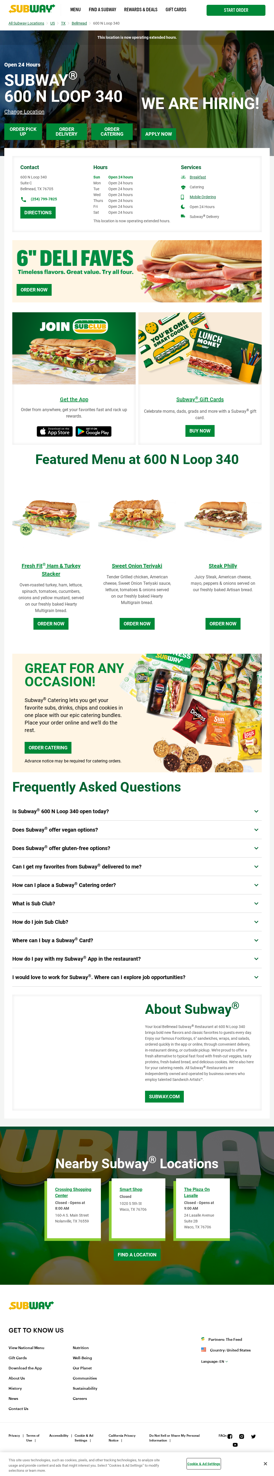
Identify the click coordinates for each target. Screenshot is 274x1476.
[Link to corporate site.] (31, 1323)
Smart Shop (131, 1189)
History (15, 1389)
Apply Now (158, 134)
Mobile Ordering (203, 197)
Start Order (236, 10)
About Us (17, 1378)
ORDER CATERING (48, 747)
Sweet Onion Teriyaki (137, 566)
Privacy (14, 1435)
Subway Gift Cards (200, 399)
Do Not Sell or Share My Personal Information (174, 1438)
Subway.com (164, 1096)
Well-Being (82, 1358)
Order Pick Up (23, 131)
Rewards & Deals (141, 9)
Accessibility (58, 1435)
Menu (75, 9)
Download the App (25, 1368)
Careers (80, 1399)
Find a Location (137, 1254)
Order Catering (112, 131)
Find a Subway (102, 9)
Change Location (24, 111)
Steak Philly (223, 566)
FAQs (223, 1435)
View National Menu (26, 1348)
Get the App (74, 399)
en (212, 1361)
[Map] (72, 1053)
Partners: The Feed (225, 1340)
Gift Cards (176, 9)
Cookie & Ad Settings (84, 1438)
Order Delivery (66, 131)
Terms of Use (32, 1438)
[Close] (265, 1464)
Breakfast (198, 177)
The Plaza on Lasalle (197, 1192)
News (13, 1399)
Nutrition (81, 1348)
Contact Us (18, 1409)
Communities (85, 1378)
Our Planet (82, 1368)
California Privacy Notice (122, 1438)
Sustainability (85, 1389)
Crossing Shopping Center (73, 1192)
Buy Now (200, 431)
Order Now (34, 290)
